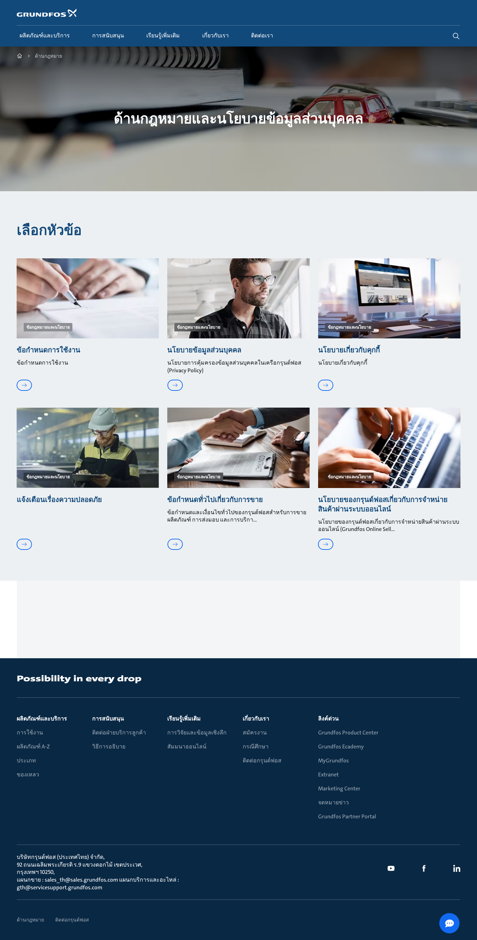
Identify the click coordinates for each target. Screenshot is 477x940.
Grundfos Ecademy (341, 746)
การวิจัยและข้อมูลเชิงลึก (197, 732)
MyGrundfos (333, 760)
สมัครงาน (255, 732)
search (456, 36)
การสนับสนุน (108, 718)
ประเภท (26, 760)
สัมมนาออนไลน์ (186, 746)
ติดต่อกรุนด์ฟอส (262, 760)
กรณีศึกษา (256, 746)
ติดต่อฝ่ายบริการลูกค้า (119, 732)
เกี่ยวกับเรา (256, 718)
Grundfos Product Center (348, 732)
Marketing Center (339, 788)
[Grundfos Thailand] (19, 56)
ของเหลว (28, 774)
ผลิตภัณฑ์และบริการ (42, 718)
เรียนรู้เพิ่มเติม (184, 718)
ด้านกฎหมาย (30, 920)
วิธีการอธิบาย (108, 746)
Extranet (328, 774)
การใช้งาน (30, 732)
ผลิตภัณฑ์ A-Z (33, 746)
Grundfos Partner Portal (347, 816)
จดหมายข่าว (333, 802)
